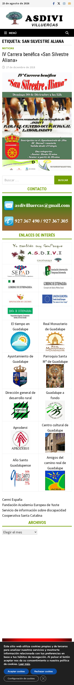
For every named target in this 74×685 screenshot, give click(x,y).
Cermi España (12, 499)
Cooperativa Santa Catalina (22, 515)
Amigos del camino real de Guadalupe (55, 462)
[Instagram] (64, 3)
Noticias (8, 48)
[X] (59, 3)
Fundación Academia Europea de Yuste (30, 505)
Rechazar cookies (43, 671)
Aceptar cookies (16, 671)
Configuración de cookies (21, 678)
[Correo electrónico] (69, 3)
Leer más (24, 664)
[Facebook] (54, 3)
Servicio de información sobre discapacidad (34, 510)
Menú (13, 33)
